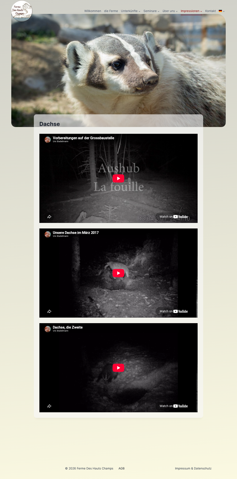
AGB (121, 468)
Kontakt (210, 11)
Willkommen (92, 11)
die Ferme (111, 11)
